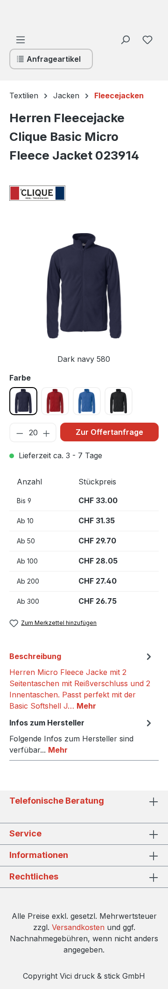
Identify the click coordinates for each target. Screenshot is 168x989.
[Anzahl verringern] (19, 432)
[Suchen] (125, 39)
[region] (84, 299)
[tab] (81, 680)
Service (25, 833)
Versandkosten (78, 927)
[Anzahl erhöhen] (47, 432)
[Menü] (20, 39)
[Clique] (56, 193)
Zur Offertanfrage (109, 432)
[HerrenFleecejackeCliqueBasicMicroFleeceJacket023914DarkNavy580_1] (84, 285)
